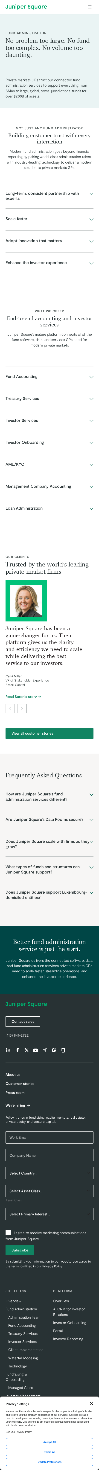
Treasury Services (23, 1333)
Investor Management (23, 1396)
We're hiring (16, 1105)
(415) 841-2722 (17, 1035)
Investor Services (22, 1341)
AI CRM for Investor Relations (69, 1311)
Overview (13, 1301)
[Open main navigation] (89, 7)
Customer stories (20, 1083)
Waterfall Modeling (23, 1358)
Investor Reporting (68, 1338)
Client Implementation (26, 1349)
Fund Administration (21, 1309)
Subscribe (20, 1250)
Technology (17, 1366)
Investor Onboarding (69, 1322)
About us (13, 1074)
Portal (58, 1330)
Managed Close (20, 1387)
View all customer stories (32, 733)
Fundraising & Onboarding (16, 1377)
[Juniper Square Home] (26, 7)
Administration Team (24, 1317)
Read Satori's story (21, 696)
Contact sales (23, 1021)
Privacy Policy (52, 1266)
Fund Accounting (22, 1325)
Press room (15, 1092)
